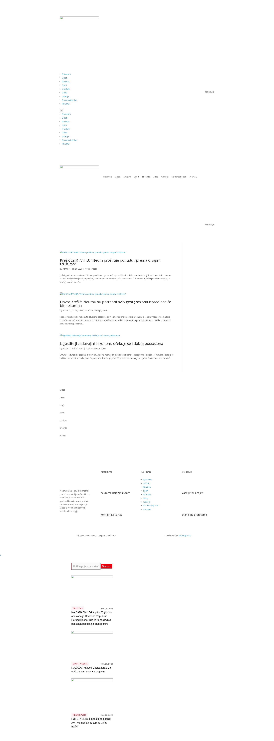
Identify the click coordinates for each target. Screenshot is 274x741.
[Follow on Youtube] (206, 18)
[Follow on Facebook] (200, 18)
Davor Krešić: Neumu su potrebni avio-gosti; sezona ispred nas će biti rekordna (115, 303)
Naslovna (66, 74)
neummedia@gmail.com (115, 493)
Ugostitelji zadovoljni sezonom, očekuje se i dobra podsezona (111, 343)
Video (64, 92)
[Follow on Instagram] (211, 18)
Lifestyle (66, 89)
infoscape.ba (184, 535)
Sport (64, 85)
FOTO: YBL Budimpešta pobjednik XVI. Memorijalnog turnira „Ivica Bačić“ (91, 722)
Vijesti (64, 77)
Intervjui (97, 310)
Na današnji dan (69, 100)
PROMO (65, 103)
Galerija (65, 96)
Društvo (65, 81)
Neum (87, 268)
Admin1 (66, 268)
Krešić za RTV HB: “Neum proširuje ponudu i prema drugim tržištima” (110, 262)
